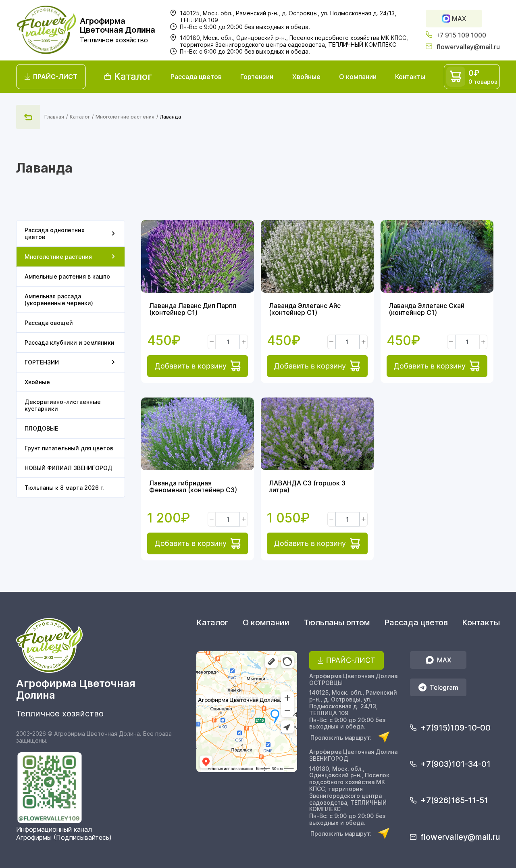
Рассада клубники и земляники (69, 342)
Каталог (80, 117)
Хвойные (306, 77)
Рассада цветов (196, 77)
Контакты (410, 77)
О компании (358, 77)
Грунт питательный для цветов (69, 448)
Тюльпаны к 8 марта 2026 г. (64, 487)
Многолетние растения (125, 117)
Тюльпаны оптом (337, 622)
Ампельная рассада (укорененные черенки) (59, 299)
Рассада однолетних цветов (55, 233)
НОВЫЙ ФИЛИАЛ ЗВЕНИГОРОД (68, 467)
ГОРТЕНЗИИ (42, 362)
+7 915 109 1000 (461, 35)
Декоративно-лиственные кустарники (63, 405)
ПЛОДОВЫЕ (41, 428)
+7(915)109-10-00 (455, 728)
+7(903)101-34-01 (455, 764)
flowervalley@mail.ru (468, 47)
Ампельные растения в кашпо (67, 276)
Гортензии (256, 77)
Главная (54, 117)
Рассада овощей (49, 322)
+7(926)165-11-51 (454, 800)
